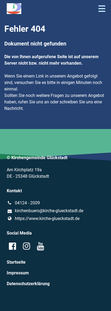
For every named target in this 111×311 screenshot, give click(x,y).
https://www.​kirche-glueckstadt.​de (47, 218)
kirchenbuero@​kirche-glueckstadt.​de (49, 210)
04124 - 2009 (27, 202)
